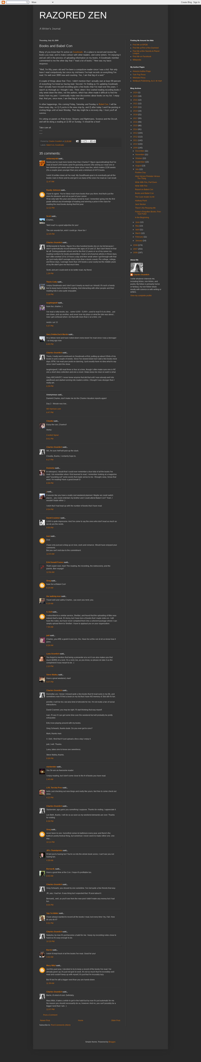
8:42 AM (49, 876)
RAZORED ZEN (73, 15)
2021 (135, 103)
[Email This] (82, 141)
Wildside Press (139, 78)
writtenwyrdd (52, 159)
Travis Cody (51, 282)
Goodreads (78, 52)
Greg (48, 581)
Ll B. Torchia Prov (54, 788)
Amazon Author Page (142, 71)
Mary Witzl (51, 965)
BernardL (50, 869)
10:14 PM (50, 842)
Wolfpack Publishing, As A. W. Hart (147, 81)
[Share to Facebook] (91, 141)
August (138, 166)
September (140, 162)
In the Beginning (142, 217)
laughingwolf (51, 303)
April (137, 230)
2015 (135, 125)
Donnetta (50, 468)
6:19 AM (49, 603)
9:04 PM (49, 905)
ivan (48, 536)
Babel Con (103, 104)
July (137, 169)
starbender (51, 767)
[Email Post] (77, 141)
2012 (135, 137)
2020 (135, 107)
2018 (135, 114)
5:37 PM (49, 326)
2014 (135, 129)
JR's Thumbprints (54, 850)
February (139, 237)
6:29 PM (49, 386)
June (137, 222)
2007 (135, 249)
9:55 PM (49, 528)
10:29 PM (50, 941)
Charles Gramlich (54, 242)
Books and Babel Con (144, 193)
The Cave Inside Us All (144, 197)
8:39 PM (49, 483)
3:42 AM (49, 957)
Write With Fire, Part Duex (146, 182)
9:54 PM (49, 509)
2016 (135, 122)
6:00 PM (49, 344)
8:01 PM (49, 439)
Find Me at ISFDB (140, 45)
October (139, 158)
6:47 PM (49, 412)
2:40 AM (49, 779)
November (140, 154)
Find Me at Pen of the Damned (146, 48)
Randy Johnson (53, 190)
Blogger (112, 1042)
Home (80, 1020)
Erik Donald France (54, 562)
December (140, 151)
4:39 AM (49, 860)
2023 (135, 96)
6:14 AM (49, 588)
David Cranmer (53, 518)
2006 (135, 252)
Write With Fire (141, 186)
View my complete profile (141, 295)
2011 (135, 140)
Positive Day (140, 172)
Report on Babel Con (144, 189)
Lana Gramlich (52, 654)
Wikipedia (137, 60)
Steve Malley (52, 675)
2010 (135, 144)
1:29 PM (49, 273)
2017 (135, 118)
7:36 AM (49, 627)
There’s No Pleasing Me (145, 208)
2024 (135, 92)
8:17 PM (49, 460)
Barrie (49, 950)
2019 (135, 111)
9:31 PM (49, 923)
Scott (48, 216)
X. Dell (49, 612)
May (137, 226)
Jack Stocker (140, 204)
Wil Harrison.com (53, 409)
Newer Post (45, 1020)
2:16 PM (49, 294)
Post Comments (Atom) (61, 1025)
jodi (47, 635)
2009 (135, 148)
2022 (135, 100)
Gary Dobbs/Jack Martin (57, 334)
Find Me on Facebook (142, 56)
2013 (135, 133)
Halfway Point (141, 201)
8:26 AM (49, 645)
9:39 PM (49, 758)
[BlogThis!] (85, 141)
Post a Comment (50, 1015)
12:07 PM (50, 1009)
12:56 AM (50, 572)
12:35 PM (50, 234)
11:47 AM (50, 182)
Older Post (115, 1020)
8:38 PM (49, 821)
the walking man (53, 596)
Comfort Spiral (52, 435)
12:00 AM (50, 554)
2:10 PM (49, 666)
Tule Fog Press (139, 74)
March (138, 233)
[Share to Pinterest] (94, 141)
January (139, 241)
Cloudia (49, 421)
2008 (135, 245)
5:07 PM (49, 682)
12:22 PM (50, 208)
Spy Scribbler (52, 913)
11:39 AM (50, 983)
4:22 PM (49, 797)
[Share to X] (88, 141)
